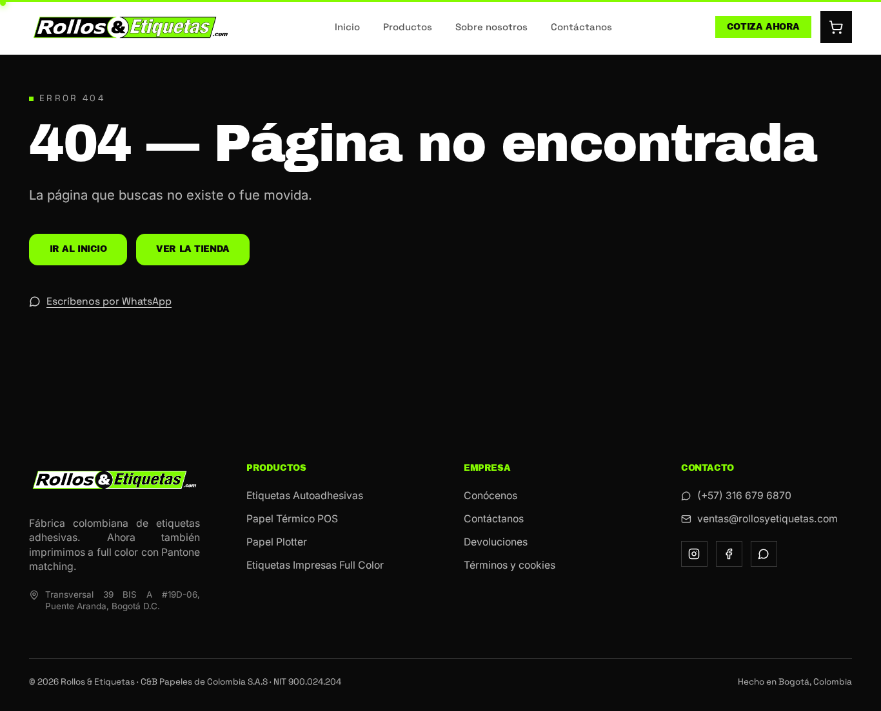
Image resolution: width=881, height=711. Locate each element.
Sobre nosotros (491, 27)
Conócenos (490, 495)
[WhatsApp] (764, 554)
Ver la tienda (193, 249)
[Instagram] (694, 554)
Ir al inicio (78, 249)
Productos (407, 27)
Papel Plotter (276, 542)
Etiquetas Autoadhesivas (304, 495)
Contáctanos (581, 27)
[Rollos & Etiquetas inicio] (130, 27)
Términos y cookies (509, 565)
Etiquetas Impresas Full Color (315, 565)
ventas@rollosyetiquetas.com (767, 519)
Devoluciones (496, 542)
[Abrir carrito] (836, 27)
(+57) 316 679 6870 (744, 495)
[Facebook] (729, 554)
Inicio (347, 27)
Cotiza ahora (763, 27)
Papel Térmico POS (292, 519)
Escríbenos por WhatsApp (109, 301)
